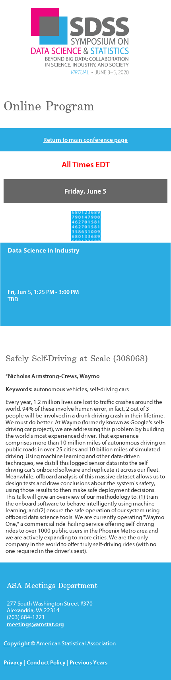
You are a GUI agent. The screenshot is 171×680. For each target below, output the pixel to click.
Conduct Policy (46, 662)
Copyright (17, 643)
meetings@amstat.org (35, 624)
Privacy (13, 662)
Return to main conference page (85, 139)
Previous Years (88, 662)
